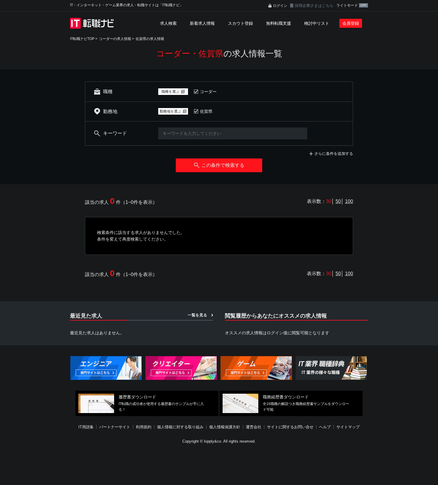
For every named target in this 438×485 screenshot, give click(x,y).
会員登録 (350, 23)
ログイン (280, 6)
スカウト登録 (240, 23)
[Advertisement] (219, 465)
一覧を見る (197, 315)
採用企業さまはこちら (314, 5)
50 (338, 201)
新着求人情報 (202, 23)
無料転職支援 (278, 23)
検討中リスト (316, 23)
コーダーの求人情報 (115, 39)
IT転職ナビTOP (82, 39)
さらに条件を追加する (333, 153)
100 (349, 201)
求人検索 (168, 23)
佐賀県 (206, 111)
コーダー (208, 91)
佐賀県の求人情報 (150, 39)
